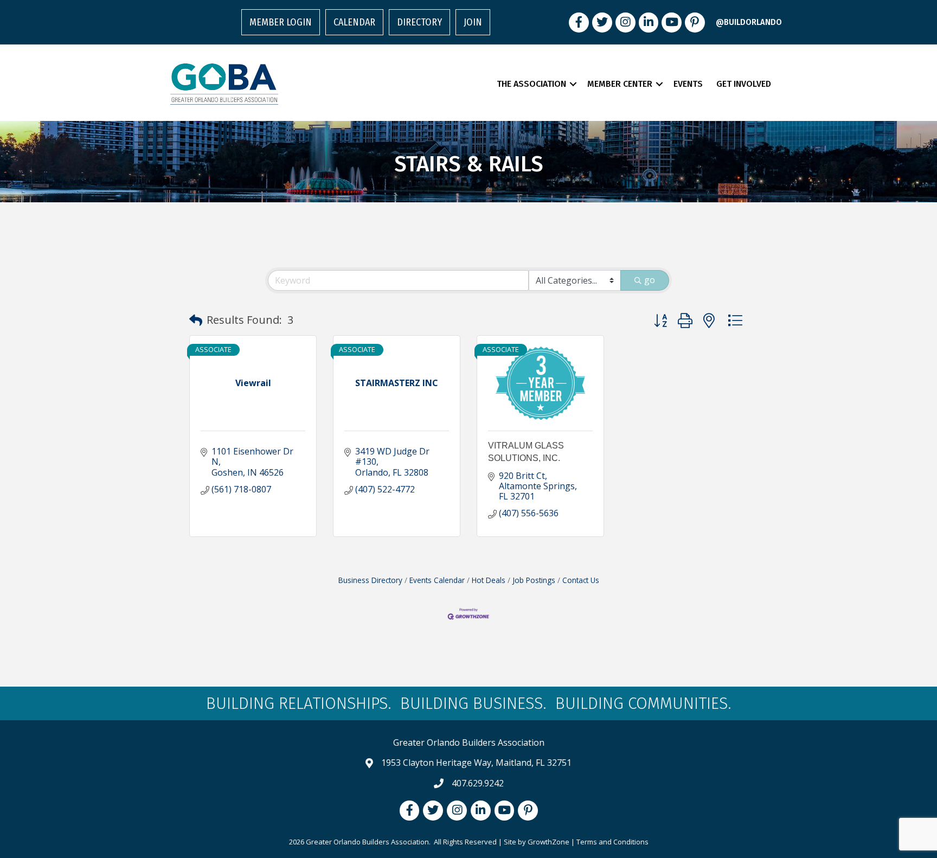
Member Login (280, 22)
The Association (531, 84)
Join (473, 22)
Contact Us (580, 580)
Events (688, 84)
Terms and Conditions (612, 842)
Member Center (619, 84)
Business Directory (370, 580)
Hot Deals (488, 580)
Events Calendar (437, 580)
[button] (195, 320)
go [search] (649, 280)
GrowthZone (548, 842)
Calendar (354, 22)
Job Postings (533, 580)
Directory (419, 22)
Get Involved (743, 84)
